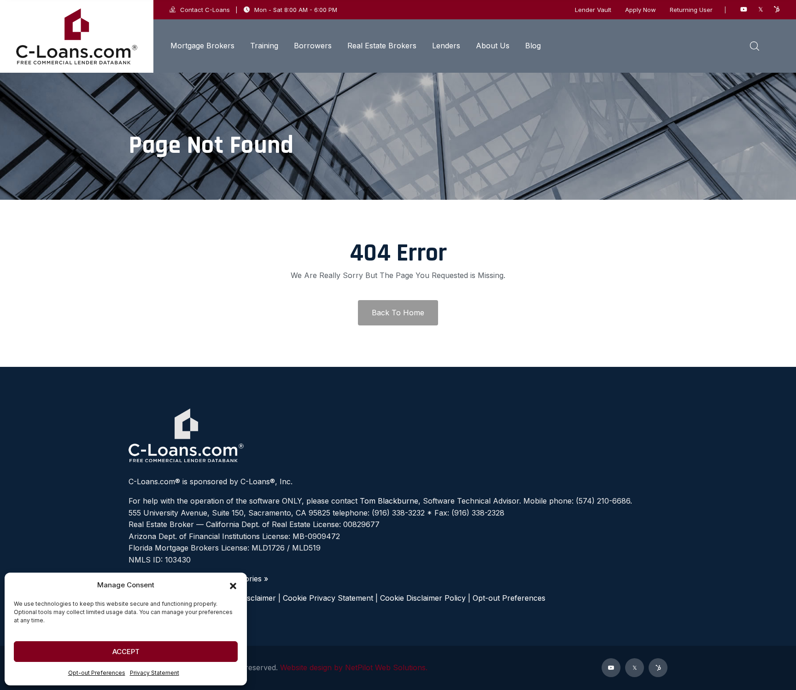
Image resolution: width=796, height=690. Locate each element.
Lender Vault (593, 10)
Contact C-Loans (205, 9)
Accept (126, 651)
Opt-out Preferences (96, 672)
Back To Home (398, 312)
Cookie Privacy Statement (328, 598)
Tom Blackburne (389, 500)
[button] (233, 585)
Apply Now (640, 10)
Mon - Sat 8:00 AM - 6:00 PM (295, 9)
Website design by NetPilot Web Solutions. (353, 667)
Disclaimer (258, 598)
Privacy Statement (154, 672)
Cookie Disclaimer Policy (423, 598)
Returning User (691, 10)
